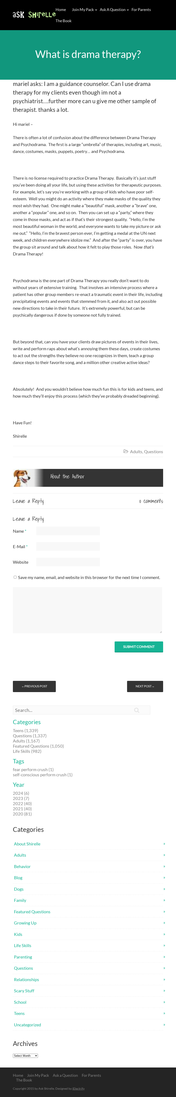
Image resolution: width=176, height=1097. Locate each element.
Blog (18, 877)
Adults (136, 451)
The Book (63, 20)
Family (20, 900)
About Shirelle (27, 843)
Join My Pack (83, 9)
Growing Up (25, 922)
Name (19, 531)
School (20, 1002)
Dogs (19, 889)
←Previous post (34, 686)
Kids (18, 934)
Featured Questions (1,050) (38, 745)
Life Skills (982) (27, 751)
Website (20, 562)
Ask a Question (113, 9)
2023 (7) (21, 798)
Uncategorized (27, 1024)
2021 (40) (22, 808)
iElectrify (78, 1088)
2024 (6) (21, 793)
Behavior (22, 866)
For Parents (141, 9)
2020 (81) (22, 813)
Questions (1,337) (30, 735)
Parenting (23, 956)
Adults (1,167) (26, 740)
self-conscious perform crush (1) (43, 774)
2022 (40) (22, 803)
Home (61, 9)
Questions (153, 451)
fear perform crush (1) (33, 769)
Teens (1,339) (25, 730)
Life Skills (22, 945)
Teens (19, 1013)
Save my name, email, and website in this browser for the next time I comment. (89, 577)
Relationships (26, 979)
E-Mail (20, 546)
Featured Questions (32, 911)
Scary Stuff (24, 990)
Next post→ (145, 686)
